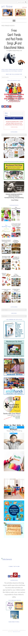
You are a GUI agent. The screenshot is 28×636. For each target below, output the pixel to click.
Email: (6, 115)
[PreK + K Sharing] (19, 609)
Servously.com (16, 631)
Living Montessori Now (14, 11)
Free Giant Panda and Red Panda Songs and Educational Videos (12, 70)
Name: (6, 113)
